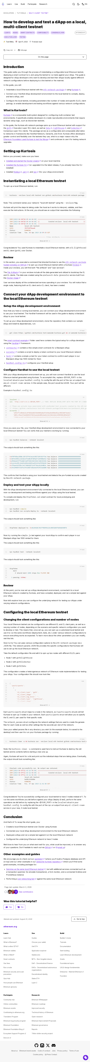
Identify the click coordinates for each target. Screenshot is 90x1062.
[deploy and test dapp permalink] (3, 485)
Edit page (22, 50)
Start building (64, 951)
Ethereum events (10, 1008)
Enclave (77, 265)
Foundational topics (67, 963)
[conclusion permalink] (3, 817)
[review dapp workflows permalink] (3, 585)
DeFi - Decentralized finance (42, 963)
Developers (9, 13)
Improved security (38, 1008)
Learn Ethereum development (70, 955)
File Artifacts (13, 272)
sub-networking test (27, 879)
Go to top (81, 919)
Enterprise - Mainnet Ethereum (72, 972)
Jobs (54, 1051)
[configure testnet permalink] (3, 612)
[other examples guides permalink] (3, 854)
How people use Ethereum (13, 983)
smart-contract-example (18, 340)
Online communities (10, 1004)
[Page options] (15, 50)
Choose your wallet (39, 942)
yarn (26, 172)
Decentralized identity (40, 974)
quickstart (40, 859)
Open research (37, 1017)
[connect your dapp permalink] (3, 296)
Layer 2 (34, 983)
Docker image (13, 278)
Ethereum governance (40, 1025)
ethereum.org (10, 926)
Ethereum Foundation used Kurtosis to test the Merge (27, 139)
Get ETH (35, 946)
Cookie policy (38, 1054)
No (22, 907)
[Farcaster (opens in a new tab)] (42, 1045)
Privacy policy (62, 1051)
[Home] (3, 4)
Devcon (7, 1038)
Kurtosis (76, 90)
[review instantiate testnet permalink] (3, 257)
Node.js (18, 172)
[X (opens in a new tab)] (48, 1045)
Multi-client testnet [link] (39, 13)
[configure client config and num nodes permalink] (3, 619)
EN (86, 4)
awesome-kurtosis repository (49, 862)
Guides (34, 938)
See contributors (26, 892)
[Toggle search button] (73, 4)
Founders (63, 976)
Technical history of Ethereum (42, 1012)
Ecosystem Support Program (15, 1033)
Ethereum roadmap (38, 1004)
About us (14, 1051)
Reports (34, 1029)
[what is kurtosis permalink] (3, 110)
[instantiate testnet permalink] (3, 181)
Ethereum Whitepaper (40, 1000)
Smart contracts (9, 959)
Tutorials (21, 13)
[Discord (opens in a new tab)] (54, 1045)
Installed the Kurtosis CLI (17, 165)
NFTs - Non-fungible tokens (42, 959)
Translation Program (11, 1017)
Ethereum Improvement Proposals (44, 1021)
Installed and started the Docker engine (23, 161)
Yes (10, 907)
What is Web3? (9, 955)
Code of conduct (44, 1051)
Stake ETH (35, 978)
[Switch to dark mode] (78, 4)
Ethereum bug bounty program (15, 1021)
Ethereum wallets (10, 951)
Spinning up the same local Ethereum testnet (26, 869)
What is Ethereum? (10, 942)
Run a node (8, 967)
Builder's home (65, 938)
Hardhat (16, 343)
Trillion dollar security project (42, 1033)
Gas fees (7, 963)
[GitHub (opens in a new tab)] (36, 1045)
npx (36, 172)
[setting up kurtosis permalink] (3, 151)
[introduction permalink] (3, 67)
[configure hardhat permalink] (3, 369)
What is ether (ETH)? (11, 946)
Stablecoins (36, 955)
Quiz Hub (7, 978)
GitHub (49, 847)
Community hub (9, 1000)
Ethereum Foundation (11, 1025)
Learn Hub (7, 938)
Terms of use (74, 1051)
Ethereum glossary (10, 987)
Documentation (65, 946)
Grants (62, 959)
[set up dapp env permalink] (3, 306)
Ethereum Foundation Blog (14, 1029)
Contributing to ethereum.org (14, 1012)
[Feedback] (85, 1057)
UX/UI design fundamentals (70, 967)
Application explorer (39, 951)
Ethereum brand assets (27, 1051)
